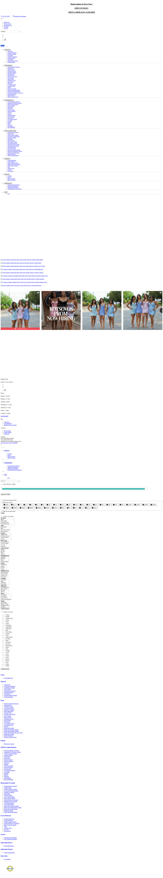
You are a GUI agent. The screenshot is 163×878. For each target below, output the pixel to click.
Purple (7, 633)
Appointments (8, 423)
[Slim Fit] (5, 592)
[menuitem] (83, 22)
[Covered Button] (5, 542)
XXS (55, 508)
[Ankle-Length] (4, 572)
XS (63, 508)
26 (102, 505)
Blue (7, 630)
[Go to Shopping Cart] (1, 18)
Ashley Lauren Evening (10, 753)
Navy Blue (9, 632)
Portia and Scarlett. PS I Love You (13, 732)
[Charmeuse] (4, 565)
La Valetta (7, 772)
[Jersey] (4, 569)
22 (89, 505)
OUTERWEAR (8, 678)
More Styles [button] (4, 856)
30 (116, 505)
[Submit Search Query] (20, 481)
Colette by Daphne (9, 709)
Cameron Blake (8, 755)
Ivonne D (6, 763)
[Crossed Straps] (5, 543)
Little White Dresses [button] (6, 842)
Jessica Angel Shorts (9, 798)
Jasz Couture (7, 716)
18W (145, 505)
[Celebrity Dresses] (6, 536)
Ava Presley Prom (9, 708)
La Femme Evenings (9, 770)
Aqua (7, 623)
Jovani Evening (8, 767)
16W (137, 505)
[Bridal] (7, 519)
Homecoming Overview (10, 786)
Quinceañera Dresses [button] (7, 849)
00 (14, 505)
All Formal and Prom (9, 691)
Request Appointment (20, 16)
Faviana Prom (8, 713)
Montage (6, 776)
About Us (6, 422)
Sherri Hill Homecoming (10, 812)
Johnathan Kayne (8, 719)
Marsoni (6, 773)
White (7, 666)
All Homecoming (8, 692)
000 (6, 505)
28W (31, 508)
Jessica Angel (7, 717)
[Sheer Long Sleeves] (6, 599)
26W (23, 508)
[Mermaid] (5, 590)
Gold (7, 657)
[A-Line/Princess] (5, 587)
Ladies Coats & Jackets (10, 822)
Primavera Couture (9, 734)
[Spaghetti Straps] (5, 605)
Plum (7, 647)
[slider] (146, 489)
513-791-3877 (6, 16)
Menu (2, 45)
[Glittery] (3, 549)
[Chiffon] (4, 566)
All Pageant (7, 694)
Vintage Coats (8, 828)
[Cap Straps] (5, 602)
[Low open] (5, 546)
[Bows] (4, 560)
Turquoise (8, 625)
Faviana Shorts (8, 795)
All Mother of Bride (9, 688)
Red (7, 649)
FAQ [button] (5, 474)
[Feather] (4, 567)
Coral (7, 652)
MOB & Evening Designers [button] (8, 747)
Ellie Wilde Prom (8, 711)
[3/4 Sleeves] (6, 596)
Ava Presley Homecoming (11, 790)
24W (15, 508)
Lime (7, 622)
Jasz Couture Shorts (9, 797)
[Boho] (5, 528)
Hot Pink (8, 642)
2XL (95, 508)
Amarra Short (7, 787)
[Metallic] (3, 551)
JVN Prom (7, 722)
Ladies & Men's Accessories (11, 823)
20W (154, 505)
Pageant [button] (3, 740)
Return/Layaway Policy (10, 425)
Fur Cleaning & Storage (10, 839)
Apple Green (9, 618)
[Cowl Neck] (5, 580)
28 (109, 505)
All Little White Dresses (10, 695)
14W (129, 505)
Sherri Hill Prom (8, 735)
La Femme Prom (8, 725)
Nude (7, 655)
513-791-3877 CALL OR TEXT (9, 443)
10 (49, 505)
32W (47, 508)
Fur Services (7, 831)
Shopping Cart (8, 25)
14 (62, 505)
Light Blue (9, 627)
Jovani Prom (7, 720)
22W (7, 508)
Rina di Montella (8, 779)
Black (7, 661)
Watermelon (9, 645)
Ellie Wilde (7, 794)
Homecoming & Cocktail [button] (8, 783)
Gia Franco (7, 758)
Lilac (7, 635)
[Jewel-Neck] (5, 584)
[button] (7, 50)
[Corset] (6, 539)
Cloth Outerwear (8, 820)
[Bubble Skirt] (6, 534)
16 (69, 505)
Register (6, 27)
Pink (7, 640)
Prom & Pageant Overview (11, 703)
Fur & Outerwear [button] (6, 815)
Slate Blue (8, 628)
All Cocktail (7, 689)
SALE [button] (2, 674)
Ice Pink (8, 639)
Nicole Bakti (7, 778)
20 (82, 505)
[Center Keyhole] (6, 537)
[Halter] (5, 581)
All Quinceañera (8, 697)
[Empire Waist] (5, 589)
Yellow (8, 615)
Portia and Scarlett (9, 728)
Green (7, 620)
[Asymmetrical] (4, 574)
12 (56, 505)
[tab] (83, 450)
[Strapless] (5, 607)
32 (122, 505)
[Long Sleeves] (6, 598)
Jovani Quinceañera (9, 852)
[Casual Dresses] (7, 522)
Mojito (7, 616)
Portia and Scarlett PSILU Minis (12, 807)
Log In (6, 28)
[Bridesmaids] (7, 521)
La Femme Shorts (9, 804)
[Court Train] (4, 576)
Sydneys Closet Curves (10, 737)
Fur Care (6, 829)
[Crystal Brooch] (4, 561)
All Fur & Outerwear (9, 686)
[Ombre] (3, 554)
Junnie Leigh (7, 769)
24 (96, 505)
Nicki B (6, 726)
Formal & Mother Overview (11, 750)
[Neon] (3, 552)
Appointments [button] (8, 462)
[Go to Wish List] (3, 18)
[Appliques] (4, 557)
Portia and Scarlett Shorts (11, 809)
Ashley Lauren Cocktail (10, 789)
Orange (8, 650)
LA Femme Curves (9, 723)
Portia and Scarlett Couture (11, 729)
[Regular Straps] (5, 604)
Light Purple (9, 637)
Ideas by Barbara (8, 761)
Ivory (7, 654)
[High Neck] (5, 583)
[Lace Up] (5, 545)
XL (88, 508)
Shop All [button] (3, 681)
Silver (7, 664)
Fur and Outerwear (9, 819)
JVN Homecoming (9, 803)
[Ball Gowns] (5, 527)
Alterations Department (10, 837)
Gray (7, 662)
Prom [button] (2, 700)
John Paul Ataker (8, 766)
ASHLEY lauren (8, 706)
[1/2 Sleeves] (6, 595)
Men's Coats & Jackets (10, 825)
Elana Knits (7, 756)
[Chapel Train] (4, 575)
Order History (8, 432)
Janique (6, 764)
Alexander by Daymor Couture (12, 752)
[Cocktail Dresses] (7, 524)
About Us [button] (7, 450)
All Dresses (7, 684)
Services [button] (3, 834)
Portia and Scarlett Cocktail (11, 806)
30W (39, 508)
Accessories (7, 859)
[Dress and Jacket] (5, 530)
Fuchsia (8, 644)
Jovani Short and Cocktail (11, 800)
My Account (7, 24)
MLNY (6, 775)
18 (76, 505)
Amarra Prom (7, 705)
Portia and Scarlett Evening (11, 731)
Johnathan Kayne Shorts (10, 801)
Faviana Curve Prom (9, 714)
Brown (8, 659)
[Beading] (4, 558)
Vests (5, 826)
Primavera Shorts (8, 810)
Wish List (6, 22)
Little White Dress (9, 846)
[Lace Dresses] (5, 531)
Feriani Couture (8, 759)
